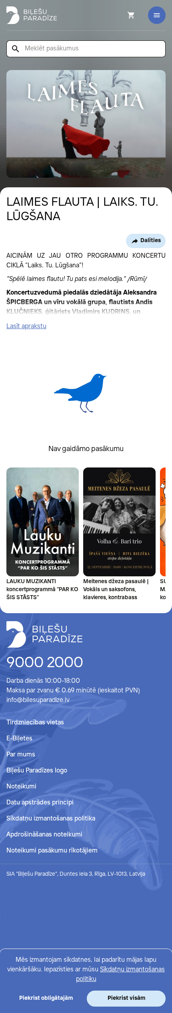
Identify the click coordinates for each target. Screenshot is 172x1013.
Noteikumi (21, 787)
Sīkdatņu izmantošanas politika (50, 819)
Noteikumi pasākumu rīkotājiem (52, 851)
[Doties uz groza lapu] (120, 15)
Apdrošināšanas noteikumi (44, 835)
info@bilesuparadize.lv (38, 700)
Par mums (20, 755)
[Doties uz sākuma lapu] (31, 15)
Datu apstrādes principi (40, 803)
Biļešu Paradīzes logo (36, 771)
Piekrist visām (126, 998)
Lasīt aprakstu (26, 326)
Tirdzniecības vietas (35, 723)
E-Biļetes (19, 739)
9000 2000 (44, 663)
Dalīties (150, 240)
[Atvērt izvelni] (157, 15)
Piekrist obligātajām (46, 998)
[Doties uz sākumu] (44, 634)
